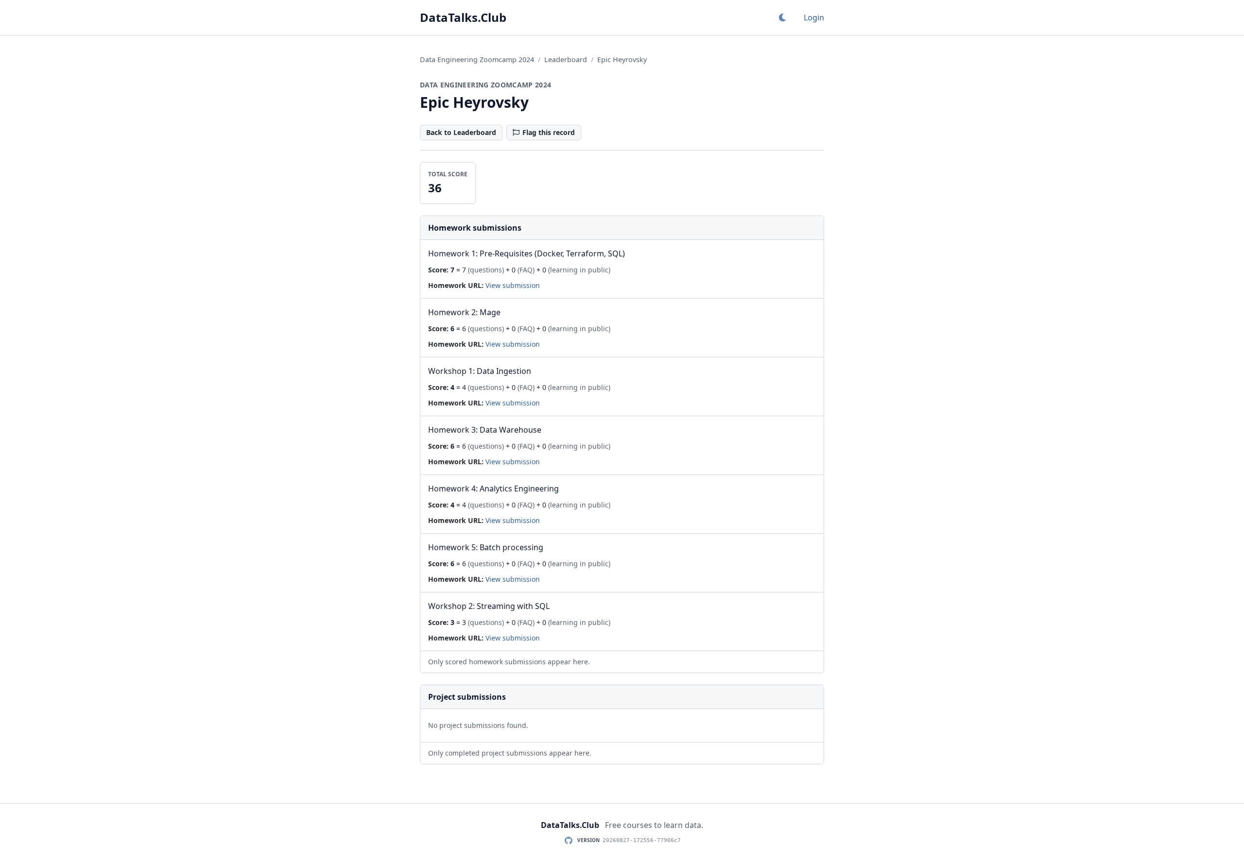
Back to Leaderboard (461, 132)
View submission (512, 285)
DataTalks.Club (463, 17)
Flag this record (548, 132)
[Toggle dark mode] (782, 17)
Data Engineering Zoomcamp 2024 (477, 59)
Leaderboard (565, 59)
